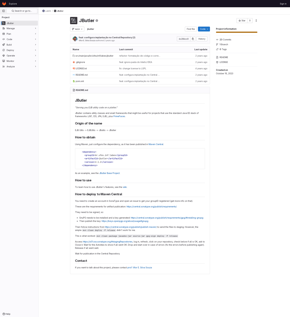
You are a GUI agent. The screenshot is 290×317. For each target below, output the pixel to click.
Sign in (283, 3)
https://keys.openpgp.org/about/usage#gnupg (125, 221)
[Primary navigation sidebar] (3, 10)
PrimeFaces (119, 116)
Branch (224, 44)
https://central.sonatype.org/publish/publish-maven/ (131, 227)
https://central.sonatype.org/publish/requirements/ (152, 206)
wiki (125, 187)
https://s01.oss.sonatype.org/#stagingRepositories (107, 241)
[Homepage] (4, 3)
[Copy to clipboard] (201, 151)
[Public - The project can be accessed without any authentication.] (97, 20)
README (224, 57)
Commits (225, 39)
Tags (223, 49)
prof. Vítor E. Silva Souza (139, 267)
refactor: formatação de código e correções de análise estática (140, 55)
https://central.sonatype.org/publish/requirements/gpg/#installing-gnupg (167, 217)
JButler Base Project (109, 173)
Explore (13, 3)
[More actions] (256, 20)
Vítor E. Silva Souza (87, 40)
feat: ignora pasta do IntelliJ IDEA (135, 62)
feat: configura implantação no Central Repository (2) (107, 37)
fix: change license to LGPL (132, 68)
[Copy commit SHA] (192, 38)
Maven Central (156, 144)
